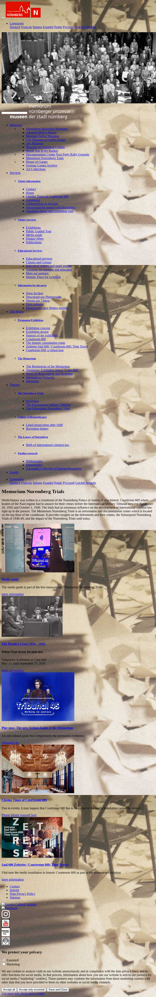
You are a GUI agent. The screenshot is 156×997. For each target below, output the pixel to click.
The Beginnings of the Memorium (48, 366)
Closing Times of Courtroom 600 (47, 196)
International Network (40, 377)
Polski (58, 27)
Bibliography (34, 461)
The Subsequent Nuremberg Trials (48, 408)
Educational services (39, 258)
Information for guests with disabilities (50, 207)
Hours (30, 192)
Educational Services (30, 250)
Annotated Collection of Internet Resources (53, 468)
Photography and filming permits (47, 308)
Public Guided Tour (38, 231)
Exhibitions (33, 227)
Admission (33, 200)
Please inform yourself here (19, 815)
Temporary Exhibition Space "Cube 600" (52, 370)
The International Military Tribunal (48, 404)
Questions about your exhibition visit (49, 211)
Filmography (34, 465)
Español (48, 27)
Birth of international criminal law (47, 445)
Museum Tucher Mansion (42, 136)
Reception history (37, 428)
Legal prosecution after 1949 (44, 425)
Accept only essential (31, 989)
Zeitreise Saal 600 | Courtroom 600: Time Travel (57, 346)
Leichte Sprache (85, 27)
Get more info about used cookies (23, 993)
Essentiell (12, 960)
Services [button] (15, 172)
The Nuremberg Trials (31, 393)
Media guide (34, 235)
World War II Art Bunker (42, 150)
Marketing (13, 964)
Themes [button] (15, 384)
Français (26, 27)
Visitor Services (27, 219)
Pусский (69, 27)
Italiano (37, 27)
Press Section (34, 293)
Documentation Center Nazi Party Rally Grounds (57, 154)
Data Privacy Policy (22, 893)
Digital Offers (35, 238)
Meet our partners (37, 273)
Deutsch (15, 27)
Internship (32, 381)
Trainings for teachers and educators (49, 269)
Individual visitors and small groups (49, 266)
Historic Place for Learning (43, 277)
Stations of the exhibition (42, 335)
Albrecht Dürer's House (41, 132)
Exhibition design (37, 331)
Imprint (14, 890)
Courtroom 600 (36, 339)
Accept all (9, 989)
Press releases (34, 304)
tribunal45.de (10, 742)
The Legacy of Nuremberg (33, 436)
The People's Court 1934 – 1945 (23, 644)
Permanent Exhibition (30, 320)
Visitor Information (29, 181)
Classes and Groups (38, 262)
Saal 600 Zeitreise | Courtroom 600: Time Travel (35, 864)
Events (14, 472)
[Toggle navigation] (3, 17)
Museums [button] (16, 125)
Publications (34, 242)
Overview (32, 401)
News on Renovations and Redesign (49, 373)
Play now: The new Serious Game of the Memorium (37, 728)
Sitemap (15, 897)
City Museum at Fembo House (45, 139)
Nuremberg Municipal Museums (47, 128)
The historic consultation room (45, 342)
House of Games (37, 161)
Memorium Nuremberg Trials (45, 158)
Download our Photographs (44, 297)
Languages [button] (17, 23)
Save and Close (58, 989)
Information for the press (32, 285)
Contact (31, 189)
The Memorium (27, 358)
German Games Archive (41, 165)
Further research (27, 453)
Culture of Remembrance (32, 416)
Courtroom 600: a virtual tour (45, 350)
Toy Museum (34, 143)
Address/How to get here (42, 203)
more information (13, 594)
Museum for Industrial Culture (45, 147)
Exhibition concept (38, 328)
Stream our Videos (38, 300)
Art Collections (36, 169)
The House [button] (17, 311)
